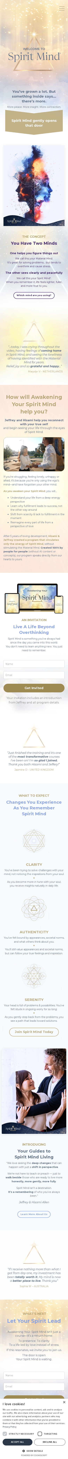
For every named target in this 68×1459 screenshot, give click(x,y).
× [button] (64, 1402)
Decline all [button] (50, 1441)
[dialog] (34, 1429)
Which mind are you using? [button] (34, 295)
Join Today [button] (34, 1032)
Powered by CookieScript (34, 1455)
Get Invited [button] (34, 688)
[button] (34, 1031)
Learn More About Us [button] (34, 1214)
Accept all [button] (17, 1441)
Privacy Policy (9, 1426)
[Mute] (61, 468)
